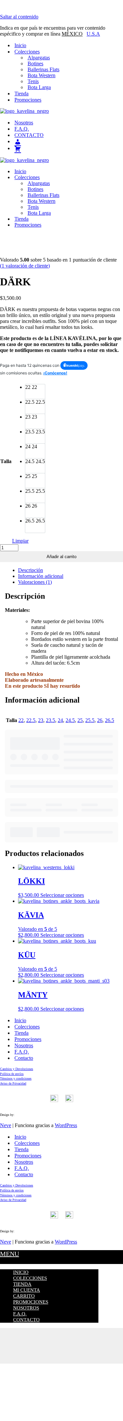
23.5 (50, 720)
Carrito (24, 1296)
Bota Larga (39, 87)
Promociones (27, 100)
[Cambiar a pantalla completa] (61, 1337)
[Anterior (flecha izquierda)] (61, 1355)
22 (21, 720)
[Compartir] (61, 1343)
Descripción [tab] (30, 570)
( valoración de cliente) (25, 265)
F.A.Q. (21, 129)
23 (40, 720)
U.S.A (93, 34)
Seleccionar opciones (62, 895)
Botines (35, 63)
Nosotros (23, 122)
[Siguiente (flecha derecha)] (61, 1361)
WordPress (66, 1125)
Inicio (20, 45)
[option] (35, 391)
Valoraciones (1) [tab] (35, 582)
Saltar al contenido (19, 16)
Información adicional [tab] (40, 576)
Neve (5, 1125)
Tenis (33, 81)
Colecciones (27, 1026)
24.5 (70, 720)
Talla (5, 461)
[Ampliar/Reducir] (61, 1331)
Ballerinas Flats (43, 69)
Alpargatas (39, 57)
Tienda (21, 93)
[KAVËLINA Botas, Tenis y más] (61, 111)
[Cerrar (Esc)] (61, 1349)
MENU (9, 1253)
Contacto (23, 1058)
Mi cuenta (26, 1290)
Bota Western (41, 75)
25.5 (89, 720)
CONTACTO (29, 135)
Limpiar (20, 541)
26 (99, 720)
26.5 (109, 720)
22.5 (30, 720)
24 (60, 720)
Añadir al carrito (61, 556)
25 (80, 720)
